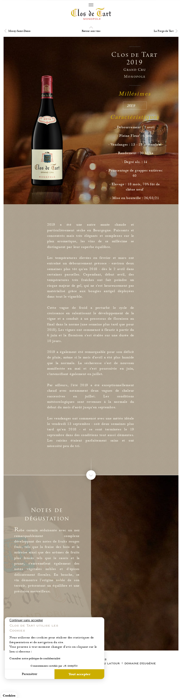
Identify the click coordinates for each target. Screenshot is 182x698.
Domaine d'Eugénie (140, 663)
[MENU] (91, 4)
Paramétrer (29, 674)
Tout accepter (79, 674)
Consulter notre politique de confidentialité (34, 658)
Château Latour (105, 663)
